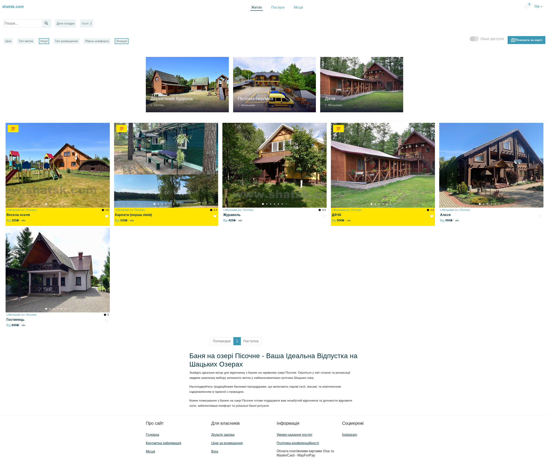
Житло (256, 7)
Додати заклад (222, 435)
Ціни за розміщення (227, 443)
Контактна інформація (163, 443)
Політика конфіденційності (298, 443)
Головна (152, 435)
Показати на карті (529, 39)
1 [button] (237, 341)
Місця (298, 7)
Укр (537, 6)
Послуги (277, 7)
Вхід (214, 451)
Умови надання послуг (294, 435)
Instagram (349, 435)
